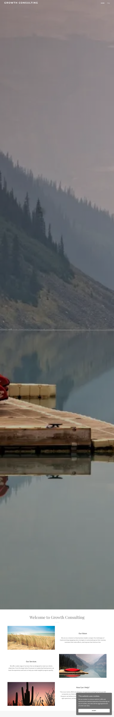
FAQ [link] (108, 3)
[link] (22, 3)
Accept (94, 710)
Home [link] (102, 3)
